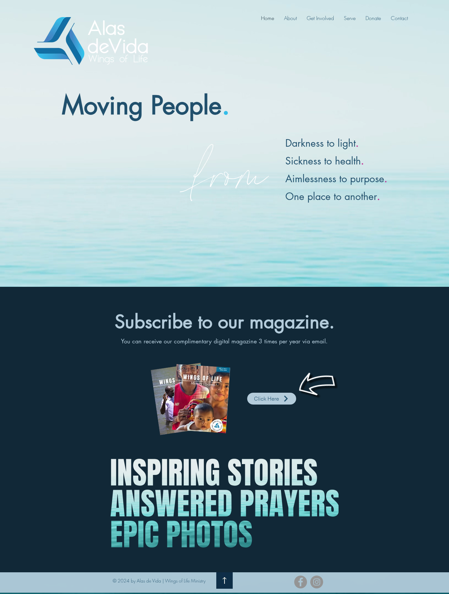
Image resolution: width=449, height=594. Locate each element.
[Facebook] (300, 582)
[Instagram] (316, 582)
